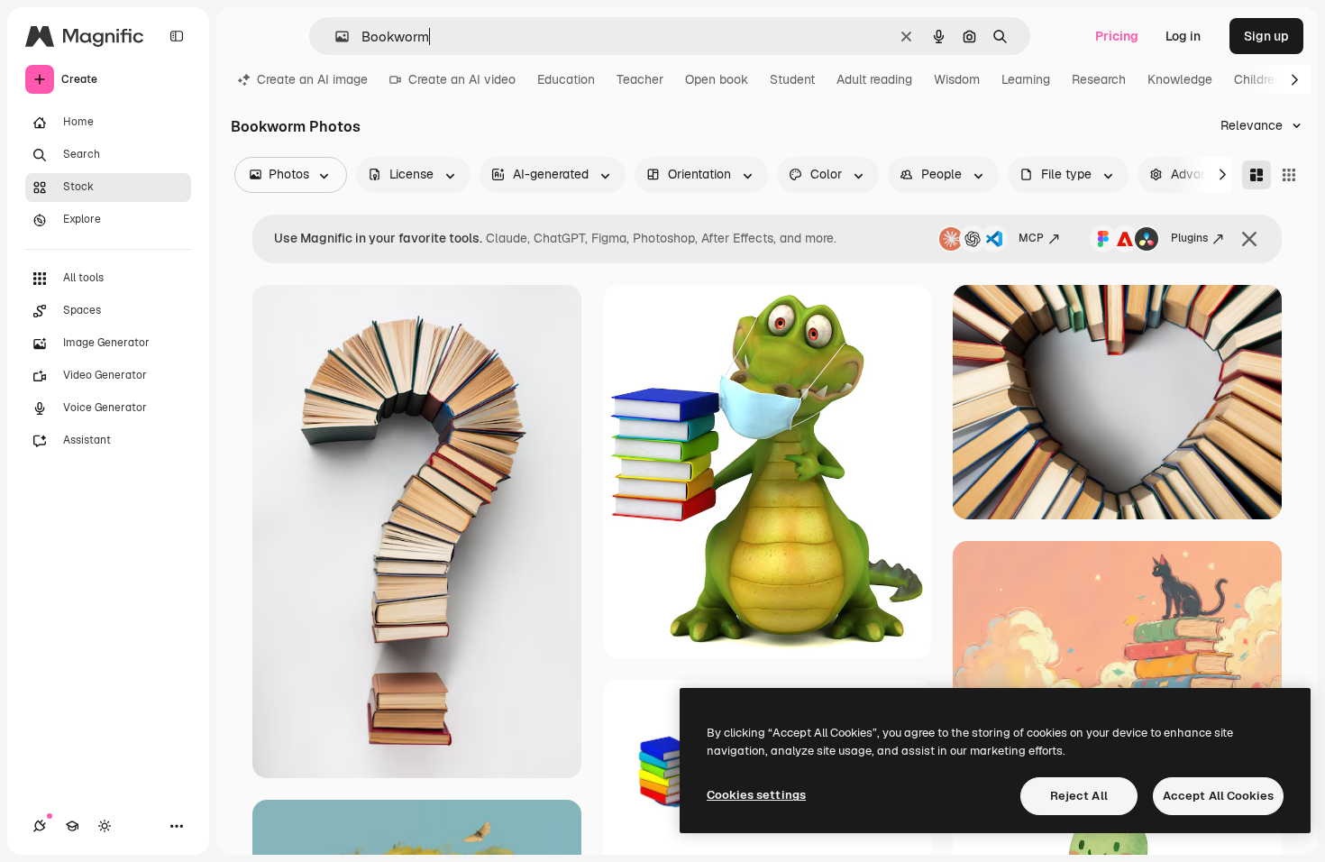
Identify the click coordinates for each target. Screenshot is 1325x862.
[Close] (1249, 239)
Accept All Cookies (1218, 795)
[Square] (1289, 174)
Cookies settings (756, 794)
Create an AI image (312, 79)
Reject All (1079, 795)
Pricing (1116, 36)
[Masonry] (1256, 174)
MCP (1031, 238)
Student (792, 79)
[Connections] (39, 826)
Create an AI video (462, 79)
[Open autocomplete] (335, 36)
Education (566, 79)
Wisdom (957, 79)
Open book (716, 79)
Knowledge (1179, 79)
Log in (1183, 36)
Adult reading (874, 79)
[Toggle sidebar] (176, 36)
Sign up (1266, 36)
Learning (1025, 79)
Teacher (640, 79)
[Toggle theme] (104, 826)
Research (1099, 79)
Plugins (1189, 238)
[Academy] (72, 826)
